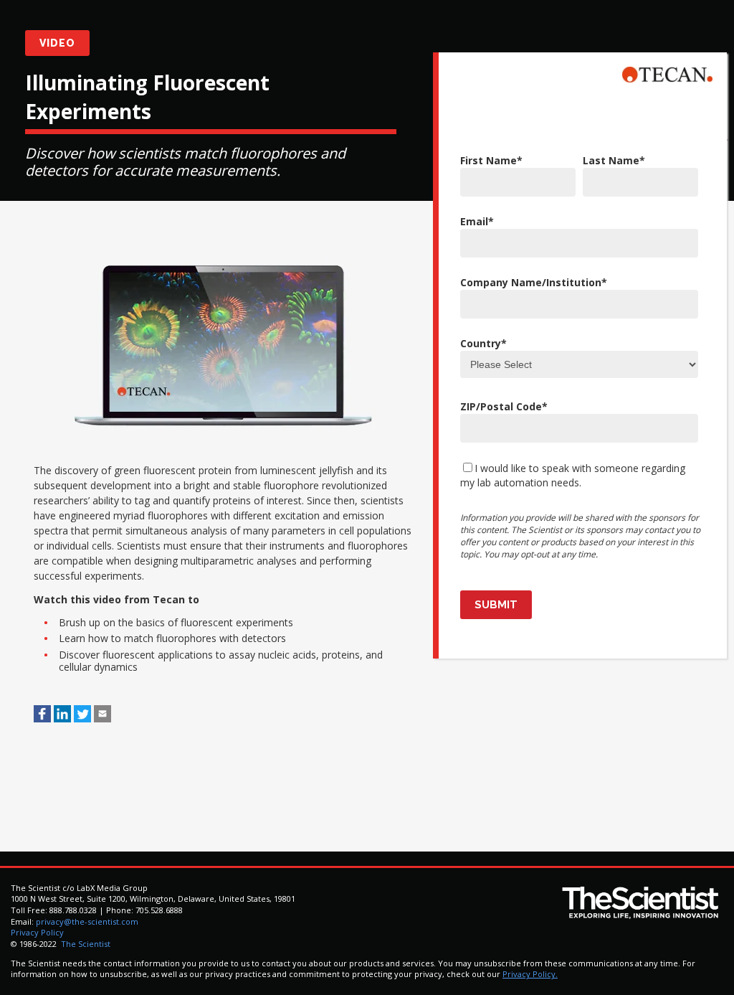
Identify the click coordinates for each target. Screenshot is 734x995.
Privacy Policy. (530, 973)
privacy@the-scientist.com (87, 921)
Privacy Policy (37, 932)
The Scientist (84, 943)
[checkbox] (579, 475)
